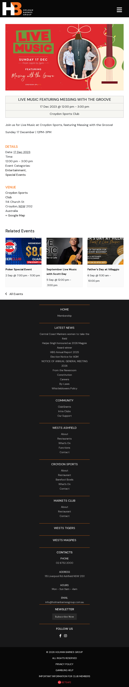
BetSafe (66, 682)
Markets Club (64, 501)
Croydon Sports (64, 464)
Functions (64, 447)
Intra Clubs (64, 411)
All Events (16, 294)
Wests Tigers (64, 528)
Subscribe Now (64, 616)
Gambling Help (64, 670)
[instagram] (65, 636)
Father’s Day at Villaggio (103, 269)
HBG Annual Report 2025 (64, 352)
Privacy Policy (64, 664)
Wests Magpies (64, 540)
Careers (64, 379)
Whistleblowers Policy (64, 388)
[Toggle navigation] (119, 9)
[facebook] (60, 636)
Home (64, 309)
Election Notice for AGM (64, 356)
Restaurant (64, 475)
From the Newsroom (64, 370)
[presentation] (23, 251)
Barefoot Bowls (64, 479)
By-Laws (64, 384)
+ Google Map (15, 215)
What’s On (64, 443)
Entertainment (15, 170)
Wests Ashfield (64, 428)
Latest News (64, 328)
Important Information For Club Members (64, 676)
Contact (65, 452)
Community (64, 400)
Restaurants (64, 438)
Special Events (15, 175)
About (64, 434)
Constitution (64, 375)
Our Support (64, 416)
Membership (64, 315)
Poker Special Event (19, 269)
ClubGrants (64, 406)
